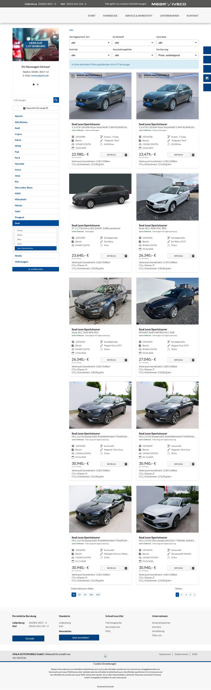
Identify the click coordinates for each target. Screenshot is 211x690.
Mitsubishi (20, 199)
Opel (17, 211)
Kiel (61, 626)
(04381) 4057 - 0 (47, 3)
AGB (194, 654)
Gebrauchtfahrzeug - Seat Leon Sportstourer (100, 120)
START (91, 15)
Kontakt (29, 638)
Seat (17, 223)
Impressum (165, 654)
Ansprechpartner (161, 622)
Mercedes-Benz (24, 187)
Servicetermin (113, 626)
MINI (18, 193)
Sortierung (162, 49)
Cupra (18, 133)
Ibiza (19, 239)
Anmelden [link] (37, 269)
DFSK (18, 145)
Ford (17, 157)
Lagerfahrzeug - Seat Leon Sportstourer (100, 223)
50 (85, 594)
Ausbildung (158, 630)
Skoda (18, 255)
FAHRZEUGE (110, 15)
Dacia (18, 139)
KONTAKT (193, 15)
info (71, 29)
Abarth (19, 116)
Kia (16, 181)
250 (98, 594)
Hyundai (19, 163)
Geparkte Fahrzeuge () (37, 108)
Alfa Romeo (21, 122)
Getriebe (161, 36)
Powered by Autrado (105, 686)
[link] (126, 154)
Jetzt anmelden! (80, 637)
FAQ (108, 630)
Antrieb (73, 49)
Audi (17, 127)
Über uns (157, 635)
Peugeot (19, 217)
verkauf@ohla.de (40, 75)
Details (111, 155)
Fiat (17, 151)
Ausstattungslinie (122, 49)
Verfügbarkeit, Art (79, 36)
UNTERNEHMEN (169, 15)
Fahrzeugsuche (114, 622)
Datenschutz (181, 654)
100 (91, 594)
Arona (20, 230)
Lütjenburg (65, 622)
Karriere (156, 626)
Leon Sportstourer (25, 248)
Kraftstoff (118, 36)
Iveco (18, 169)
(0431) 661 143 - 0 (76, 3)
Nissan (18, 205)
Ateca (19, 235)
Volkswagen (21, 261)
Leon (19, 244)
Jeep (17, 175)
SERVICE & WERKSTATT (138, 15)
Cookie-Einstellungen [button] (104, 663)
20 (79, 594)
